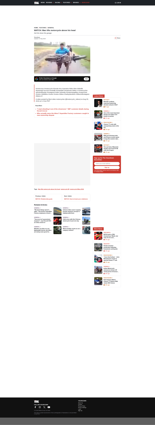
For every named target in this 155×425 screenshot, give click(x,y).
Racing (57, 2)
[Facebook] (35, 407)
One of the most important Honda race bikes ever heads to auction (111, 114)
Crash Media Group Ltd (41, 410)
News (43, 2)
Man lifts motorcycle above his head (49, 189)
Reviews (49, 2)
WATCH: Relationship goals (43, 199)
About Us (80, 402)
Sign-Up (80, 410)
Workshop (86, 2)
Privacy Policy (99, 171)
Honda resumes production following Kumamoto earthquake (111, 247)
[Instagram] (40, 407)
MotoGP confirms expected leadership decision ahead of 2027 (111, 103)
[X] (44, 407)
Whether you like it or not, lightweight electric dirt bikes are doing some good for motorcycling (43, 230)
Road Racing (108, 122)
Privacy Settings (82, 407)
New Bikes (107, 232)
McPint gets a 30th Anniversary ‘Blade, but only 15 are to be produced (111, 236)
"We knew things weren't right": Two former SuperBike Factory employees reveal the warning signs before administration (43, 211)
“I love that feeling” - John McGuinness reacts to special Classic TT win (111, 258)
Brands (76, 2)
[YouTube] (49, 407)
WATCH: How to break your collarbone (76, 199)
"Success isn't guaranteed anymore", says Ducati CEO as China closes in (42, 221)
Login (79, 409)
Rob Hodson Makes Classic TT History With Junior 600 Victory (111, 281)
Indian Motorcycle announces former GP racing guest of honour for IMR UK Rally (111, 270)
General (51, 27)
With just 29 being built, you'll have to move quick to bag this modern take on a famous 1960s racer (111, 137)
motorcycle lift (65, 189)
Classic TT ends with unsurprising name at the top (111, 126)
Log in (119, 2)
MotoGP (106, 99)
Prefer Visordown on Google (48, 78)
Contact (80, 404)
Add (86, 79)
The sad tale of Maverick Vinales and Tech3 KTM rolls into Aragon (111, 148)
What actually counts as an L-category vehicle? (72, 229)
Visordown (37, 37)
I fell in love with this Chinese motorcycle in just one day (71, 220)
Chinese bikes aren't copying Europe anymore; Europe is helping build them (72, 211)
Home (36, 27)
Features (66, 2)
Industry (106, 243)
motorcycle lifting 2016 (77, 189)
